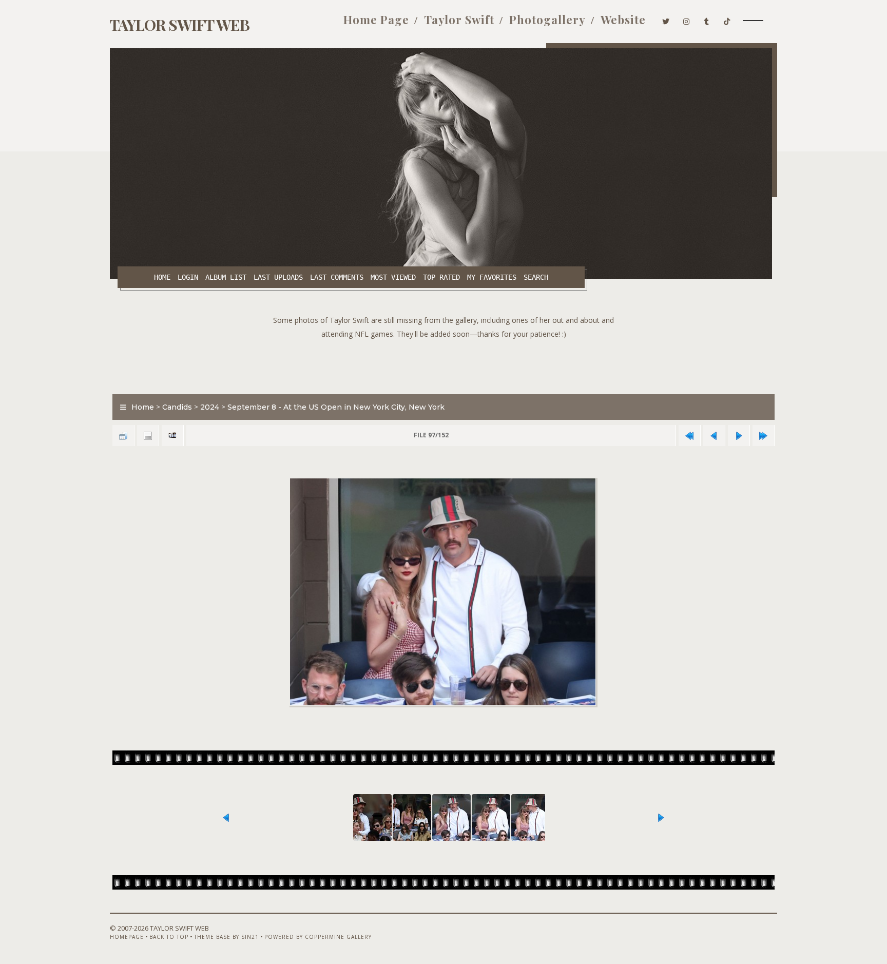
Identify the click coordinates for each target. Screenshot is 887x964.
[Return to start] (689, 435)
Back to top (168, 936)
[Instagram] (686, 19)
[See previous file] (714, 435)
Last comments (336, 277)
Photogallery (547, 19)
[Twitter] (666, 19)
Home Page (376, 19)
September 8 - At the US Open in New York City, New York (336, 407)
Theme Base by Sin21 (226, 936)
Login (188, 277)
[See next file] (738, 435)
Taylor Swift (459, 19)
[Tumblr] (707, 19)
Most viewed (393, 277)
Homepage (127, 936)
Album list (225, 277)
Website (623, 19)
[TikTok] (727, 19)
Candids (177, 407)
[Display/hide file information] (148, 435)
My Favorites (491, 277)
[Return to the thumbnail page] (123, 435)
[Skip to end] (763, 435)
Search (536, 277)
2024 (209, 407)
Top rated (441, 277)
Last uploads (278, 277)
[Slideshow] (172, 435)
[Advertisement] (443, 364)
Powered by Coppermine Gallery (318, 936)
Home (162, 277)
